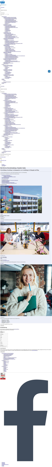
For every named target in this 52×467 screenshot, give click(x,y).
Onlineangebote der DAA (7, 62)
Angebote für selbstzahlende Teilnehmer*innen (11, 36)
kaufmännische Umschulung (5, 180)
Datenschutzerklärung (35, 350)
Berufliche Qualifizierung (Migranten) (10, 111)
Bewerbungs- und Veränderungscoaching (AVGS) (10, 58)
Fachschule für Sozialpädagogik (6, 175)
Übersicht (6, 39)
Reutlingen (5, 368)
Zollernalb (5, 371)
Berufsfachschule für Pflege (5, 177)
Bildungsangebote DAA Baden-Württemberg (8, 353)
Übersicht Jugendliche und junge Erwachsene (11, 18)
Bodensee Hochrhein (6, 361)
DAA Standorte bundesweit (7, 151)
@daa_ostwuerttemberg (6, 260)
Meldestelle (3, 463)
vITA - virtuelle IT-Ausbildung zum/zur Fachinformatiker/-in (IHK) (13, 43)
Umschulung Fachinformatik (14, 180)
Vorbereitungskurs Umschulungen (9, 40)
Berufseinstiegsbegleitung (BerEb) (9, 19)
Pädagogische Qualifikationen (7, 125)
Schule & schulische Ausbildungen (8, 354)
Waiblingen (5, 370)
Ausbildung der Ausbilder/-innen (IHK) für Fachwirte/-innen (13, 51)
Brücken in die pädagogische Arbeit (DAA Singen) (11, 57)
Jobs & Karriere (7, 78)
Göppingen (5, 364)
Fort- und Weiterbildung (8, 72)
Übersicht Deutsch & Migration (9, 108)
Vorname (1, 332)
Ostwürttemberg (4, 165)
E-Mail (1, 258)
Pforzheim (5, 367)
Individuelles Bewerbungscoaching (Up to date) (11, 132)
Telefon (1, 342)
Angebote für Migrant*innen (7, 32)
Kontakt (3, 83)
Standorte (6, 141)
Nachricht (1, 345)
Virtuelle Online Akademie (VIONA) (8, 134)
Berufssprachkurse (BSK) (8, 35)
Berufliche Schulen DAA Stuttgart (8, 65)
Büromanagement (7, 29)
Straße (1, 337)
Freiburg (5, 363)
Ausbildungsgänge (7, 71)
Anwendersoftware (7, 106)
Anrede (1, 331)
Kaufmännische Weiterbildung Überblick (10, 101)
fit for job (6, 23)
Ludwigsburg (5, 365)
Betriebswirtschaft (7, 28)
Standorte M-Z (4, 366)
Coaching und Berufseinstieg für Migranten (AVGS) (12, 37)
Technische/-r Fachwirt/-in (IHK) (9, 49)
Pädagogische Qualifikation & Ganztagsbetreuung (10, 357)
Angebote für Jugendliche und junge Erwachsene (10, 17)
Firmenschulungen (6, 63)
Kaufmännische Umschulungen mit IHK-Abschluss (11, 41)
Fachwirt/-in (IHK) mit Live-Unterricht (10, 47)
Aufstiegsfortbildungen (6, 45)
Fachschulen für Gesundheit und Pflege (9, 74)
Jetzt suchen (2, 325)
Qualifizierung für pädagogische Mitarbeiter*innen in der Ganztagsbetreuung (15, 55)
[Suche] (0, 15)
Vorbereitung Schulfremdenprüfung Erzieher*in (11, 56)
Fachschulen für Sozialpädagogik (8, 69)
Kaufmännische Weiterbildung (7, 24)
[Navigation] (1, 15)
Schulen (3, 64)
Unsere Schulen (7, 67)
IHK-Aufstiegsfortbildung (5, 178)
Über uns (6, 66)
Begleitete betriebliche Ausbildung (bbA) (10, 22)
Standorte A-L (4, 360)
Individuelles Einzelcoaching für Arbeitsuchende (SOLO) (12, 61)
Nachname (2, 334)
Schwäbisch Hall (6, 369)
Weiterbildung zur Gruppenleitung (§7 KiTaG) (11, 130)
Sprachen (6, 31)
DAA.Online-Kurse (6, 359)
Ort (0, 340)
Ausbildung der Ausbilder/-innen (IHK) (10, 50)
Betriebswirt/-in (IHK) (8, 48)
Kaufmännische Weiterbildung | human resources (11, 27)
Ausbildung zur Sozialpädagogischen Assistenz (10, 176)
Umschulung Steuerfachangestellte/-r (10, 42)
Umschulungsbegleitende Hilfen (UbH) (10, 44)
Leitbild (5, 80)
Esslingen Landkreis (6, 362)
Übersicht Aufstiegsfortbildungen (9, 46)
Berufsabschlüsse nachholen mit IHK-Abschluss (11, 115)
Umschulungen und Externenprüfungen (9, 38)
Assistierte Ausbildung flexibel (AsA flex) (10, 20)
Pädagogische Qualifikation (8, 54)
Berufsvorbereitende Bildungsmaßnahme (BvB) (11, 21)
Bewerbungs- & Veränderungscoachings (9, 358)
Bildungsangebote (4, 16)
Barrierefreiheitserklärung (5, 464)
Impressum (3, 462)
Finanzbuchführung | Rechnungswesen (10, 26)
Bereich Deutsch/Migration (5, 181)
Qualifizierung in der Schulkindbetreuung (10, 127)
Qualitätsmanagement (8, 30)
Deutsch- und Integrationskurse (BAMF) (10, 34)
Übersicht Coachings (8, 131)
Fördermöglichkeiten (8, 73)
